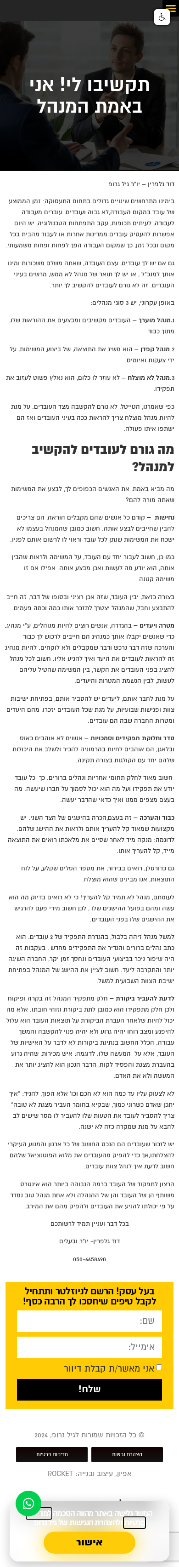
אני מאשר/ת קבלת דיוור (109, 1368)
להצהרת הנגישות (94, 1522)
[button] (170, 8)
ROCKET (60, 1473)
